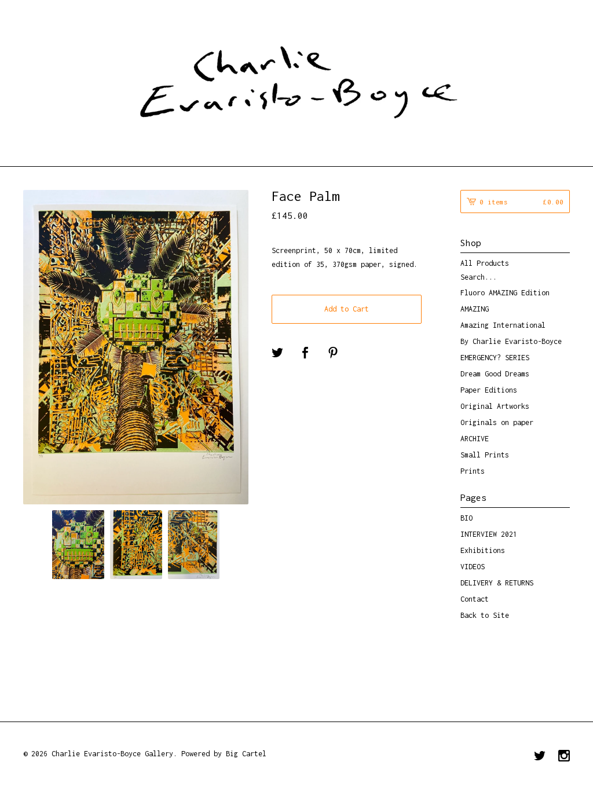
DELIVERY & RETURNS (496, 582)
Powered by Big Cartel (223, 753)
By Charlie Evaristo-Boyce (511, 341)
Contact (474, 599)
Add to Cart (346, 309)
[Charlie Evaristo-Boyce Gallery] (296, 81)
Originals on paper (496, 422)
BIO (466, 518)
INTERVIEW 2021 (488, 534)
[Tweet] (277, 353)
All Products (484, 263)
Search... (478, 277)
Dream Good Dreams (494, 373)
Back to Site (484, 615)
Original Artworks (494, 406)
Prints (472, 471)
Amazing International (503, 325)
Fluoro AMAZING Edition (505, 292)
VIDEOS (472, 566)
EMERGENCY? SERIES (494, 357)
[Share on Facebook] (305, 353)
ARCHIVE (474, 438)
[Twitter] (540, 757)
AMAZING (474, 309)
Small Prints (484, 455)
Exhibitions (482, 550)
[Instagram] (564, 757)
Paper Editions (488, 390)
